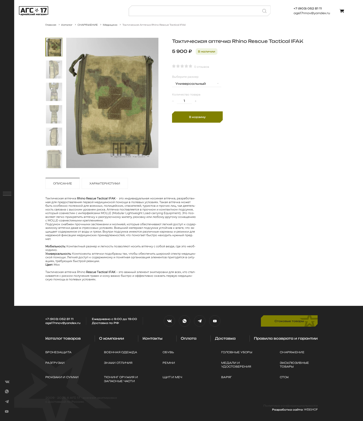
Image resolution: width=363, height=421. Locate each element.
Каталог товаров (63, 338)
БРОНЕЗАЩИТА (58, 352)
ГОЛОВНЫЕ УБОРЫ (236, 352)
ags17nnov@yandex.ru (312, 13)
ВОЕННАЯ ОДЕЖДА (120, 352)
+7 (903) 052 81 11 (59, 319)
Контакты (152, 338)
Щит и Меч (172, 377)
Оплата (188, 338)
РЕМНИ (169, 362)
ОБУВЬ (168, 352)
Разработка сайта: (288, 409)
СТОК (284, 377)
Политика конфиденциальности (290, 405)
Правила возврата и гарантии (286, 338)
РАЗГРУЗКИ (55, 362)
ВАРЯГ (226, 377)
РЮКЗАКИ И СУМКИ (61, 377)
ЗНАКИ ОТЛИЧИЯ (118, 362)
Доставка (225, 338)
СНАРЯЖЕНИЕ (292, 352)
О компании (111, 338)
